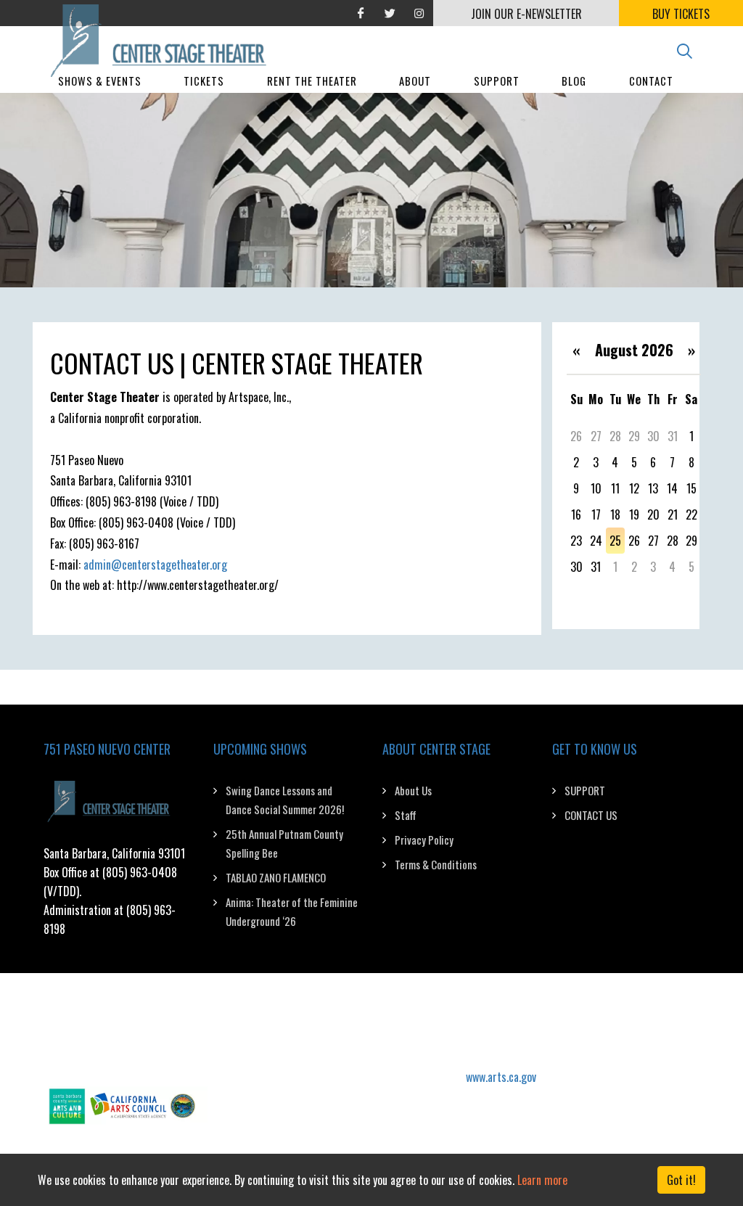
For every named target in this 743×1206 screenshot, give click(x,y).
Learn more (542, 1180)
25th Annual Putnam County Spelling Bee (284, 843)
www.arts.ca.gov (501, 1077)
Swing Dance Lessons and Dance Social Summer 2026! (285, 799)
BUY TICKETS (681, 13)
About (415, 81)
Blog (574, 81)
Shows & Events (99, 81)
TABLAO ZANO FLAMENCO (276, 877)
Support (497, 81)
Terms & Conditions (436, 864)
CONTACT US (591, 815)
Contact (651, 81)
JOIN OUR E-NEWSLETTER (526, 13)
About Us (413, 790)
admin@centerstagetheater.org (155, 564)
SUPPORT (585, 790)
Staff (405, 815)
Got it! (681, 1180)
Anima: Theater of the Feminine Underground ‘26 (292, 911)
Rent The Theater (312, 81)
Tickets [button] (204, 81)
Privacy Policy (424, 840)
